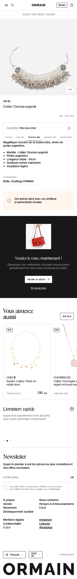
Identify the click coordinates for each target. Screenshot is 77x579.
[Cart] (72, 5)
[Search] (12, 5)
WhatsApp (46, 527)
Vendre (62, 5)
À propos (9, 500)
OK (72, 477)
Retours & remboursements (56, 504)
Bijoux (41, 14)
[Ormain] (38, 5)
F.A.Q (42, 507)
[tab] (4, 440)
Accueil (26, 14)
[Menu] (6, 5)
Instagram (45, 519)
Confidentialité (12, 523)
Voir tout (67, 316)
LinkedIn (44, 523)
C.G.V (6, 527)
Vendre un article (36, 279)
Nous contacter (49, 500)
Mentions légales (13, 519)
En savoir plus (38, 288)
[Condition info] (69, 128)
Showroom (10, 507)
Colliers (50, 14)
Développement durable (18, 511)
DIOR (34, 14)
